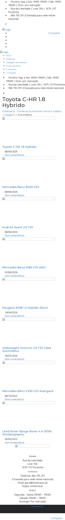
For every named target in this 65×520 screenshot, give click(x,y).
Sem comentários (14, 155)
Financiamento (15, 43)
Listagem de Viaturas (18, 40)
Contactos (13, 47)
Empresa (12, 36)
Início (10, 33)
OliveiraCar (37, 506)
